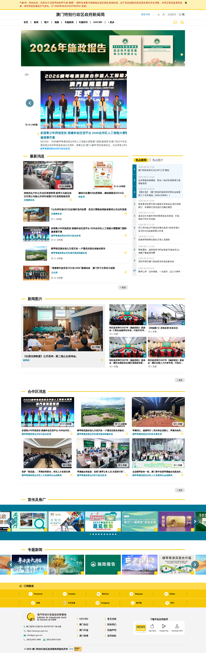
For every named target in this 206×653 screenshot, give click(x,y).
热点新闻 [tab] (141, 160)
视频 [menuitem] (57, 22)
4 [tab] (98, 534)
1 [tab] (90, 534)
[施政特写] (139, 565)
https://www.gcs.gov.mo (37, 631)
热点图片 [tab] (157, 160)
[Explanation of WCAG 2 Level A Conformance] (75, 649)
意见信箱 (111, 619)
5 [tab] (101, 534)
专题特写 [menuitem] (83, 22)
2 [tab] (93, 534)
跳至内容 (145, 14)
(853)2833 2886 (34, 640)
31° (173, 14)
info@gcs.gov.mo (34, 635)
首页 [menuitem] (26, 22)
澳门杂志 (83, 624)
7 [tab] (107, 534)
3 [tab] (96, 534)
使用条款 (111, 635)
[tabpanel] (103, 521)
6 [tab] (104, 534)
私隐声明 (111, 630)
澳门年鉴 (83, 630)
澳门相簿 (83, 635)
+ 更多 (123, 287)
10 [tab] (115, 534)
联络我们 (111, 624)
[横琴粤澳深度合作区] (176, 565)
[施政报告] (103, 565)
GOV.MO (83, 619)
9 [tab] (112, 534)
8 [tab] (110, 534)
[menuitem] (36, 22)
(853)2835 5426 (54, 640)
